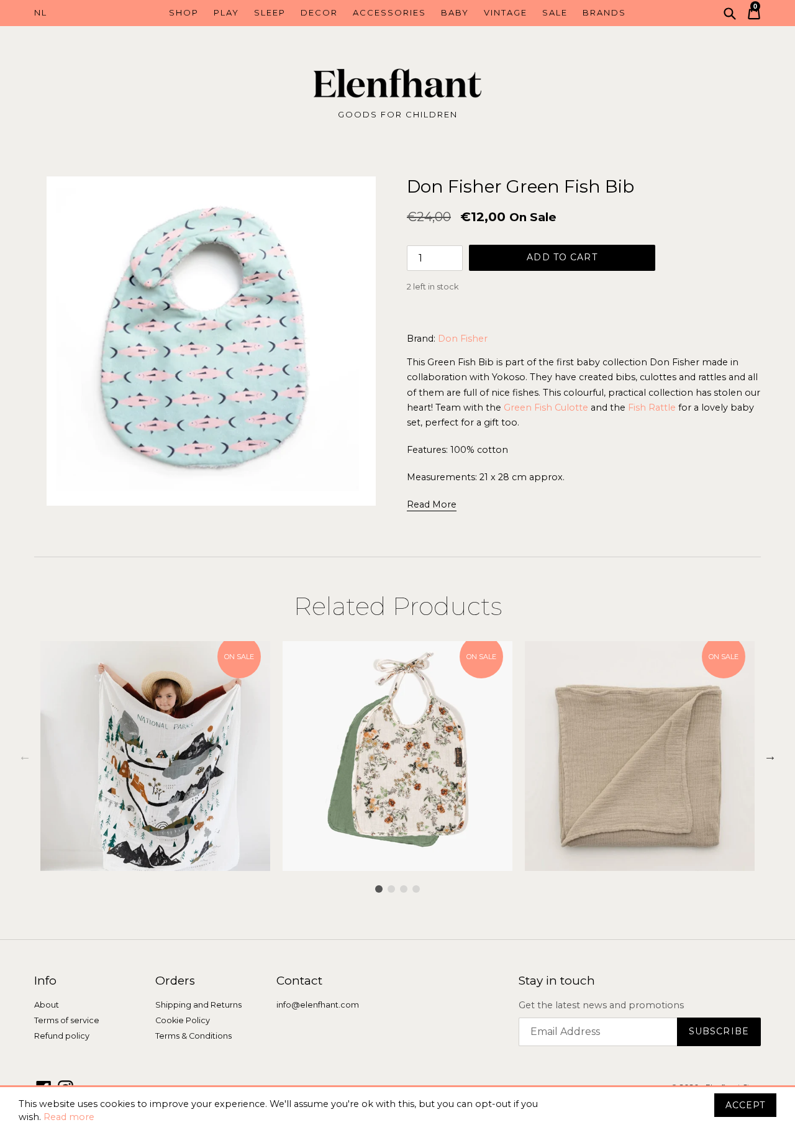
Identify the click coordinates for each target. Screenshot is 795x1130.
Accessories (389, 12)
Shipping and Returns (198, 1004)
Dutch (79, 13)
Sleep (270, 12)
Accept (745, 1105)
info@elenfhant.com (317, 1004)
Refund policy (61, 1036)
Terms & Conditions (193, 1036)
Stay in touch (557, 981)
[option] (155, 756)
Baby (455, 12)
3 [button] (403, 889)
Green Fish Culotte (546, 407)
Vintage (505, 12)
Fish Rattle (652, 407)
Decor (319, 12)
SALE (555, 12)
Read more (68, 1117)
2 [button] (391, 889)
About (46, 1004)
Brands (604, 12)
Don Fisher (463, 338)
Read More (432, 504)
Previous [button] (25, 756)
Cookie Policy (182, 1020)
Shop (184, 12)
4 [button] (416, 889)
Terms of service (66, 1020)
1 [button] (379, 889)
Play (226, 12)
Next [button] (770, 756)
